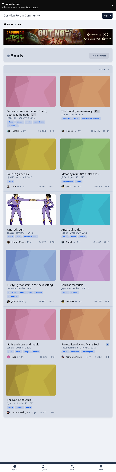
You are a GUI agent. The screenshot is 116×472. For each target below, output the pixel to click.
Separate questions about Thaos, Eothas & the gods (27, 112)
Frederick (11, 117)
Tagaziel (15, 130)
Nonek (64, 114)
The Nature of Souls (19, 400)
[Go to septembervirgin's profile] (62, 356)
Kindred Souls (15, 229)
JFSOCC (69, 130)
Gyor (13, 356)
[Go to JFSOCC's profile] (62, 131)
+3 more (11, 126)
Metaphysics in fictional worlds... (81, 174)
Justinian (11, 288)
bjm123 (10, 177)
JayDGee (65, 288)
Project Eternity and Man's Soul (80, 344)
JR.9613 (65, 177)
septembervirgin (69, 347)
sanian (10, 347)
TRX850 (10, 232)
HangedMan (17, 242)
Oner (14, 186)
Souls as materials (72, 285)
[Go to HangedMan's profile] (8, 242)
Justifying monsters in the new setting (30, 285)
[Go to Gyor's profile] (8, 356)
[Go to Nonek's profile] (62, 242)
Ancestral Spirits (71, 229)
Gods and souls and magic (23, 344)
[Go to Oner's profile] (8, 186)
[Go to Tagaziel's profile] (8, 131)
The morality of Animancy (77, 111)
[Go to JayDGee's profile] (62, 301)
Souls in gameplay (18, 174)
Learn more (6, 5)
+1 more (11, 296)
